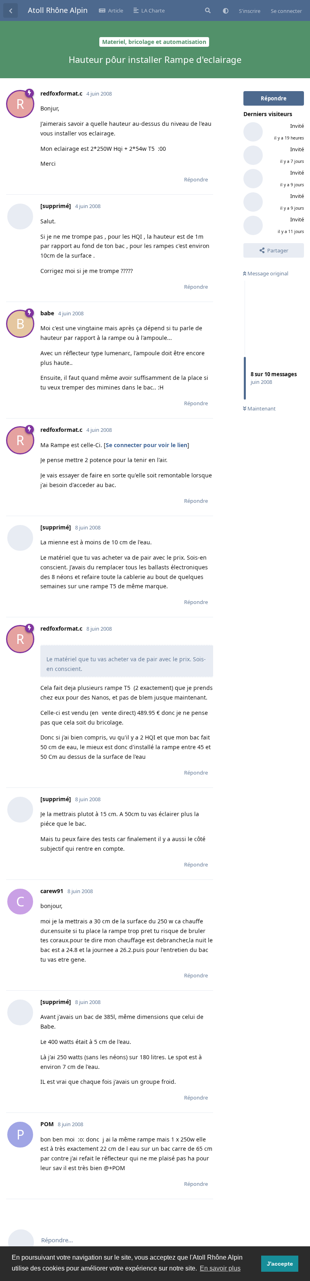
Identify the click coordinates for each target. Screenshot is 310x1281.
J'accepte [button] (280, 1263)
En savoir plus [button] (220, 1268)
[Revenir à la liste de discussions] (10, 10)
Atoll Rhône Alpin (58, 10)
